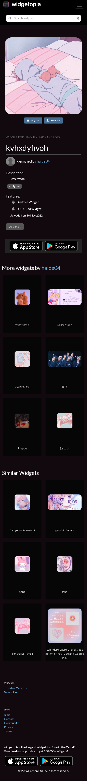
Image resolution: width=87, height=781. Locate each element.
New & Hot (11, 692)
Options (14, 226)
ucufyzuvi (14, 186)
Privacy (8, 727)
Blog (7, 715)
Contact (9, 719)
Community (11, 723)
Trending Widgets (15, 688)
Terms (8, 731)
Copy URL (34, 120)
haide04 (43, 161)
